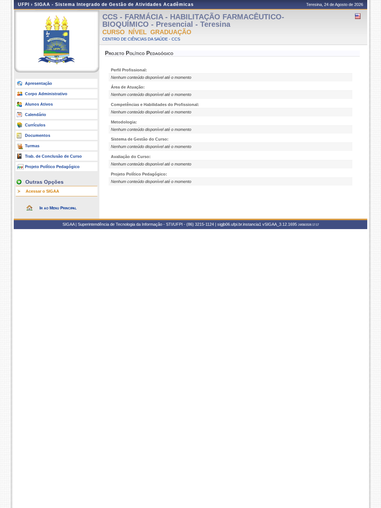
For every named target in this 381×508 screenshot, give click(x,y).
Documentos (37, 135)
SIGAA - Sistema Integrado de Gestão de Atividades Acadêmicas (114, 4)
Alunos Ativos (39, 104)
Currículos (35, 125)
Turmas (32, 146)
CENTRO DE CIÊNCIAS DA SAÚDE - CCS (141, 39)
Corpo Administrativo (46, 93)
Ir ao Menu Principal (58, 208)
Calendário (35, 114)
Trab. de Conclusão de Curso (53, 156)
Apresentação (38, 83)
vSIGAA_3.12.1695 (279, 224)
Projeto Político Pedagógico (52, 166)
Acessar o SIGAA (42, 191)
